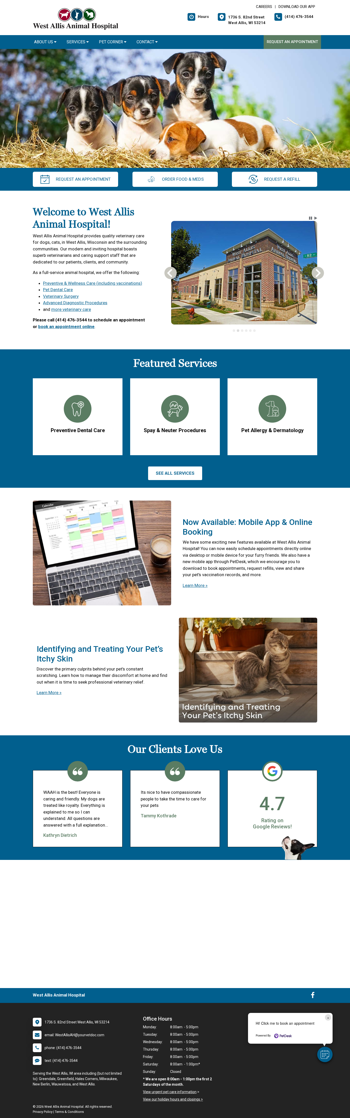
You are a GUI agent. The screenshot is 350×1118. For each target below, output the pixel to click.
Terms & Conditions (69, 1112)
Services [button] (76, 41)
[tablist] (244, 330)
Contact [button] (146, 41)
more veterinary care (71, 309)
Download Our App (297, 6)
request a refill (282, 179)
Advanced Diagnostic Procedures (75, 302)
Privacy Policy (43, 1112)
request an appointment (83, 179)
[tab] (234, 330)
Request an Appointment (292, 41)
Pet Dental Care (58, 289)
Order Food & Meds (183, 179)
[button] (325, 1054)
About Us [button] (44, 41)
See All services (175, 473)
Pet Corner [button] (111, 41)
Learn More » (195, 585)
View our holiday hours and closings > (173, 1099)
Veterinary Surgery (61, 296)
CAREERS (264, 6)
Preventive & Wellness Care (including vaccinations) (92, 283)
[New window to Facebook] (312, 996)
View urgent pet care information (170, 1092)
